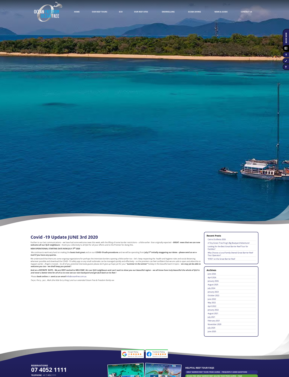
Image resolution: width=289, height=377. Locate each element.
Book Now (286, 38)
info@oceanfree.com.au (76, 276)
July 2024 (211, 288)
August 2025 (213, 284)
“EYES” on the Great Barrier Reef (221, 259)
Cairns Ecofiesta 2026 (217, 239)
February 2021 (214, 320)
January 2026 (213, 281)
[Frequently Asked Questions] (286, 67)
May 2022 (212, 302)
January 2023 (213, 292)
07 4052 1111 (49, 369)
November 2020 (214, 324)
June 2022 (212, 299)
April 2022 (212, 306)
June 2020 (212, 331)
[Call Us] (286, 61)
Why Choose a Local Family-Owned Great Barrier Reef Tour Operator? (230, 254)
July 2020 (211, 328)
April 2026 (212, 277)
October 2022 (213, 295)
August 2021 (213, 313)
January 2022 (213, 310)
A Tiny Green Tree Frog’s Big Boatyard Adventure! (228, 243)
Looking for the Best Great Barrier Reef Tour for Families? (228, 247)
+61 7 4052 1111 (49, 375)
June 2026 (212, 274)
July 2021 (211, 317)
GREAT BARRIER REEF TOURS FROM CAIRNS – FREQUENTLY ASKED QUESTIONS (216, 372)
